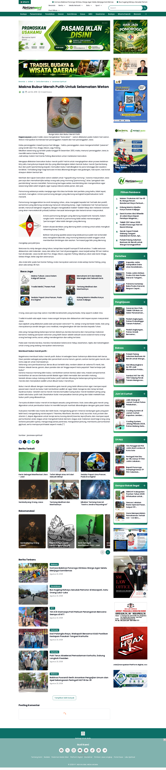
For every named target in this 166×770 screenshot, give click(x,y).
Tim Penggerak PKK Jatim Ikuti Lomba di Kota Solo (135, 448)
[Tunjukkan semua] (144, 256)
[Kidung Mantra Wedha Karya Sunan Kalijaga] (70, 300)
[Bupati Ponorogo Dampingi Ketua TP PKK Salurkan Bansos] (119, 470)
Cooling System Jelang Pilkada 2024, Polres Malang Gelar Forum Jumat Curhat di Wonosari (135, 423)
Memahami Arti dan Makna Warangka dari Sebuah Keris (90, 277)
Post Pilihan (53, 10)
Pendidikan (50, 14)
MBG (90, 14)
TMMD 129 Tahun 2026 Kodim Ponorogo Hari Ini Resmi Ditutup (131, 224)
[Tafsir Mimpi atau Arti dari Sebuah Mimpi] (64, 462)
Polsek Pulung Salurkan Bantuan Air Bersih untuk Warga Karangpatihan (131, 242)
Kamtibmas (72, 14)
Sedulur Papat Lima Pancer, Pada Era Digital (46, 298)
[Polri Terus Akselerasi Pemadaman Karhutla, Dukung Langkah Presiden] (33, 660)
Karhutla (54, 630)
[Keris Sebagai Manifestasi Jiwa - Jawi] (33, 462)
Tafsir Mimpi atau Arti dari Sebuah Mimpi (62, 475)
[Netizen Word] (32, 8)
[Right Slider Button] (145, 14)
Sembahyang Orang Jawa (31, 502)
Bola (88, 5)
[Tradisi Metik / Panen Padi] (24, 290)
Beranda (52, 5)
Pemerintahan (36, 14)
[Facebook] (20, 442)
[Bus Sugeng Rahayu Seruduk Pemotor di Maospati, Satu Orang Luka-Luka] (33, 594)
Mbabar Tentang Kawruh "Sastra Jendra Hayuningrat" (94, 503)
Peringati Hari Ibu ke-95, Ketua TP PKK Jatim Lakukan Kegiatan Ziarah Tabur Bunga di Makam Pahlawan (135, 459)
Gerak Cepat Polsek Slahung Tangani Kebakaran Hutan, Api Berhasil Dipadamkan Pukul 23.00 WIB (132, 233)
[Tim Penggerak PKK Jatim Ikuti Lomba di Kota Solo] (119, 449)
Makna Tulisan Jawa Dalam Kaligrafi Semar (44, 277)
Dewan (61, 14)
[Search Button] (145, 8)
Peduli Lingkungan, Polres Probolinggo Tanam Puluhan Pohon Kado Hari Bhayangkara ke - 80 (135, 321)
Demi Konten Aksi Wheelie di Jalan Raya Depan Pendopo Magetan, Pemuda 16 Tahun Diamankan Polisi (132, 216)
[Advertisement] (83, 754)
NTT (52, 608)
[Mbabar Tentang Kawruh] (95, 489)
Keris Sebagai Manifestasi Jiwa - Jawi (33, 475)
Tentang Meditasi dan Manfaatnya (87, 288)
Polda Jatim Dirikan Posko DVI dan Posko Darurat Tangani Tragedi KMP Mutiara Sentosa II (135, 275)
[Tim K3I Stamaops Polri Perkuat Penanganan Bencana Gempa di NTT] (33, 616)
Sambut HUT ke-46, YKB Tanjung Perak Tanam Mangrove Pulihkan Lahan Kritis (135, 378)
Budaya (23, 14)
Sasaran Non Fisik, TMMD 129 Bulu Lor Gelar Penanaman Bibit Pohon (134, 310)
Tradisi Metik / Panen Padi (43, 287)
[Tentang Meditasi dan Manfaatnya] (70, 290)
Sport (98, 5)
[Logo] (83, 733)
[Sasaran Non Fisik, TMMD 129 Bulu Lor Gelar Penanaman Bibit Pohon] (119, 311)
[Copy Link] (37, 442)
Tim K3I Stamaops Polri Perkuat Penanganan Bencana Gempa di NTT (78, 613)
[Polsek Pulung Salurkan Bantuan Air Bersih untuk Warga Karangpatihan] (119, 357)
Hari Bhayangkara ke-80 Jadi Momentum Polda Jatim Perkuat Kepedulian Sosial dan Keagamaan (134, 367)
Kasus (82, 14)
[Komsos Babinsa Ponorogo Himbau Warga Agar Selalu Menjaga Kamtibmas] (33, 573)
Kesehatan (100, 14)
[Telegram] (29, 442)
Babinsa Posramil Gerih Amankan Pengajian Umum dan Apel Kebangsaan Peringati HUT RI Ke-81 (79, 679)
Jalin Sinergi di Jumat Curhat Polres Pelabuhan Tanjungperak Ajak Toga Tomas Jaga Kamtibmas (135, 402)
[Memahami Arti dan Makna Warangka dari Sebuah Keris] (70, 279)
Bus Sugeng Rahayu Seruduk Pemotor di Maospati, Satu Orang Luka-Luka (110, 2)
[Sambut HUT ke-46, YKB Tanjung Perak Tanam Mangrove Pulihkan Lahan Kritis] (119, 379)
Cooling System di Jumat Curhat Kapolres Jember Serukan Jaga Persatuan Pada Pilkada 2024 (134, 413)
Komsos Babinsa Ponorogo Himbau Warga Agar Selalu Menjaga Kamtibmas (46, 2)
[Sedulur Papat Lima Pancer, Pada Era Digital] (24, 300)
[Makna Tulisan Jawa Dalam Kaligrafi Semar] (24, 279)
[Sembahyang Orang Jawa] (33, 489)
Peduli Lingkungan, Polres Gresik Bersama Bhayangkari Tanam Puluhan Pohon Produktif (135, 332)
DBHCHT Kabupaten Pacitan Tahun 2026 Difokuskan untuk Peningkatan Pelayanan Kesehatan (135, 494)
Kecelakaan (56, 586)
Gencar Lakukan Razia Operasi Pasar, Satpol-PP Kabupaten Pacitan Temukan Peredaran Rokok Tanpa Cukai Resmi (135, 504)
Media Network (75, 5)
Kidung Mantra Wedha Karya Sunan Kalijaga (90, 298)
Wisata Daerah (124, 14)
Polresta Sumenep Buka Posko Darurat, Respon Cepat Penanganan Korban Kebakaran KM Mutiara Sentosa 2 (135, 286)
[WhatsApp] (33, 442)
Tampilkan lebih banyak (64, 698)
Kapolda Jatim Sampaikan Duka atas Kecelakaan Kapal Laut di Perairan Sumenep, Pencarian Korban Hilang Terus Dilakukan (135, 264)
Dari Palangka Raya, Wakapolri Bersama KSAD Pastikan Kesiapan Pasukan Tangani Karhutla (79, 635)
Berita (61, 5)
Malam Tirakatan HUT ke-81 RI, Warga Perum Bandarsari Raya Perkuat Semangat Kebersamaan (132, 200)
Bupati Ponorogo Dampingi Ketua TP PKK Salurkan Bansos (135, 469)
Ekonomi (137, 14)
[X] (24, 442)
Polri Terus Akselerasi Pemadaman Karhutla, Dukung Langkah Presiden (77, 657)
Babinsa (54, 564)
